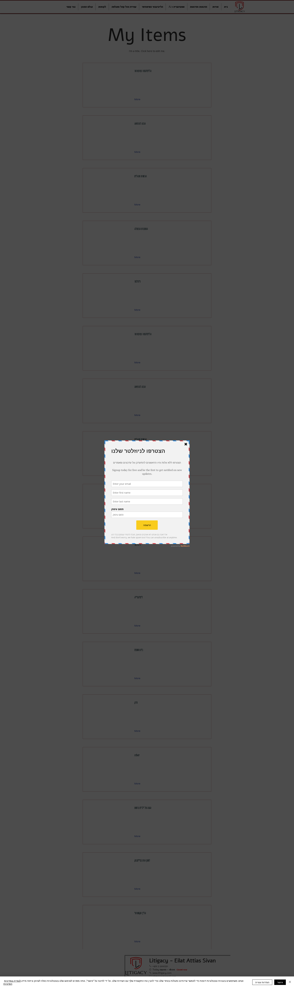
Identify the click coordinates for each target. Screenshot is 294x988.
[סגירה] (290, 982)
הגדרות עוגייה (262, 982)
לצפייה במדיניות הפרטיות (12, 982)
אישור (280, 982)
